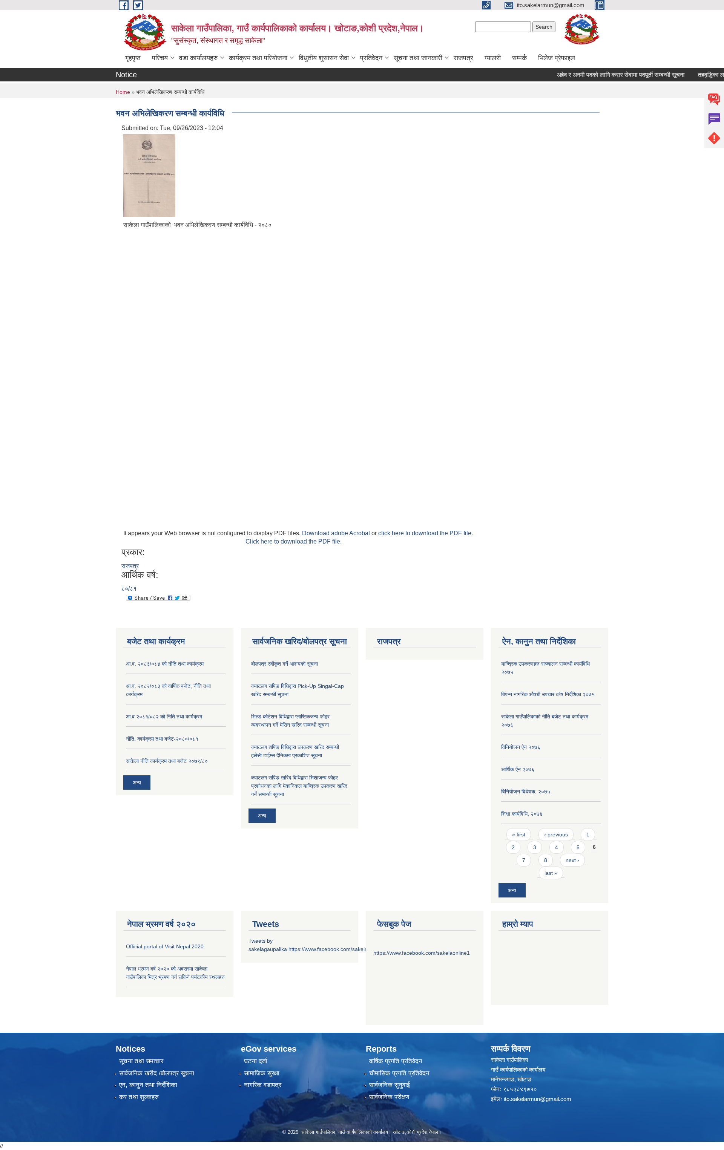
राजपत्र (463, 58)
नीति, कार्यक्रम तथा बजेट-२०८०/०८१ (162, 739)
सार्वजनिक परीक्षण (389, 1097)
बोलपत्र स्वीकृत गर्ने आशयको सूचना (284, 664)
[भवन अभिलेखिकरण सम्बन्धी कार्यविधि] (149, 175)
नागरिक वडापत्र (262, 1085)
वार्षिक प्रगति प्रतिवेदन (395, 1061)
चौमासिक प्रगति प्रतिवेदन (399, 1073)
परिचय (160, 58)
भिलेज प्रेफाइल (556, 58)
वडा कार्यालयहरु (198, 58)
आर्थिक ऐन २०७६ (517, 769)
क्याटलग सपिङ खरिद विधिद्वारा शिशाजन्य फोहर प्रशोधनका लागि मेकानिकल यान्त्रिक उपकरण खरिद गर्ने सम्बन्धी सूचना (299, 786)
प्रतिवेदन (371, 58)
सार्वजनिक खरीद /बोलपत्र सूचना (156, 1073)
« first (518, 834)
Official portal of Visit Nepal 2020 (165, 946)
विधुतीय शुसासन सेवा (324, 58)
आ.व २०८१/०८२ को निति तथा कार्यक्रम (164, 717)
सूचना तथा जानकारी (418, 58)
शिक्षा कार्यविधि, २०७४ (522, 814)
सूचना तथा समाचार (141, 1061)
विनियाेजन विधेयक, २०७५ (525, 792)
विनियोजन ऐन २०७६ (520, 747)
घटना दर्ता (255, 1061)
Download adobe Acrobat (336, 533)
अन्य (137, 782)
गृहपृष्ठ (133, 58)
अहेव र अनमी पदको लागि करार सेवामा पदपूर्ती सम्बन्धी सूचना (606, 75)
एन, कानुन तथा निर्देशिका (148, 1085)
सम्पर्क (519, 58)
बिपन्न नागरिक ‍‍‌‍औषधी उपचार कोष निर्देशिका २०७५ (548, 694)
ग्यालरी (493, 58)
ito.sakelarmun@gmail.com (537, 1099)
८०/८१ (129, 588)
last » (551, 873)
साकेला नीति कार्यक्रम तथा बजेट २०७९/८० (167, 761)
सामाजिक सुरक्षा (261, 1073)
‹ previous (556, 834)
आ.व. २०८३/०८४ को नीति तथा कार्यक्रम (165, 664)
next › (572, 860)
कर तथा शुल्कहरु (139, 1097)
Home (123, 92)
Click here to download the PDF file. (293, 541)
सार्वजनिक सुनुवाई (389, 1085)
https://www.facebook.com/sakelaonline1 (336, 949)
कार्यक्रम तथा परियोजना (258, 58)
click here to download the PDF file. (425, 533)
